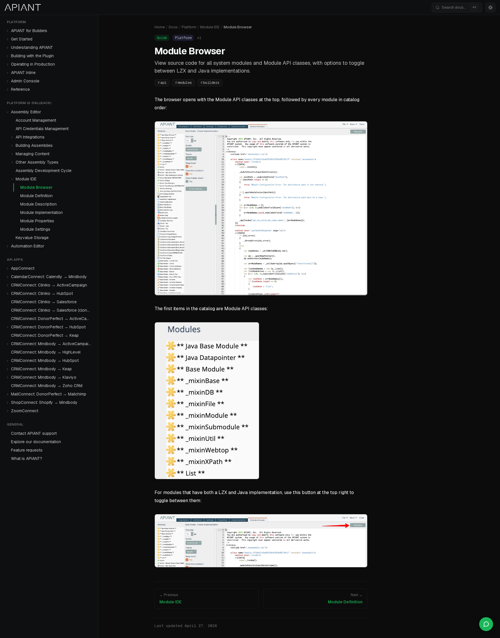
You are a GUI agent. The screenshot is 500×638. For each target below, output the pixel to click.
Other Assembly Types (37, 162)
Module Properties (37, 220)
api (162, 82)
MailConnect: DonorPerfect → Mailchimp (48, 394)
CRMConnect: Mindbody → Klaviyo (43, 377)
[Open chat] (486, 624)
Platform (189, 27)
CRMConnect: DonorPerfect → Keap (45, 335)
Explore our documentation (36, 441)
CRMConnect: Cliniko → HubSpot (42, 293)
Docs (173, 27)
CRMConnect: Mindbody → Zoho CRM (46, 386)
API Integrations (30, 137)
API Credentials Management (42, 128)
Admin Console (25, 81)
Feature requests (27, 450)
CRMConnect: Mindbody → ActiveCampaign (52, 344)
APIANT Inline (23, 72)
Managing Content (32, 153)
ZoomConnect (24, 411)
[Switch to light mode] (490, 7)
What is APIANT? (26, 458)
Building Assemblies (34, 145)
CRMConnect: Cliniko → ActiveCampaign (49, 285)
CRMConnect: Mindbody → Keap (41, 369)
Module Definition (36, 195)
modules (183, 82)
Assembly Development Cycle (43, 170)
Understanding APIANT (32, 47)
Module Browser (36, 187)
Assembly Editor (26, 111)
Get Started (21, 39)
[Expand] (7, 31)
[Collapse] (7, 112)
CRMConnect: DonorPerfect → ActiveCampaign (52, 318)
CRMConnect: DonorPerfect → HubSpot (48, 327)
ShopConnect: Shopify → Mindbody (44, 402)
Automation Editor (27, 246)
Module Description (38, 204)
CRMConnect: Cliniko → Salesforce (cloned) (52, 310)
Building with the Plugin (32, 56)
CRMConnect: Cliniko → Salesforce (44, 302)
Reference (20, 89)
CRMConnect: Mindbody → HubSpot (45, 360)
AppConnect (22, 268)
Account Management (36, 120)
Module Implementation (41, 212)
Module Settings (35, 229)
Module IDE (26, 179)
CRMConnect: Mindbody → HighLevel (45, 352)
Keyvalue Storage (32, 237)
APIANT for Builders (29, 31)
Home (160, 27)
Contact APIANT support (34, 433)
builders (210, 82)
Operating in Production (33, 64)
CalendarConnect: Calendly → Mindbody (49, 277)
